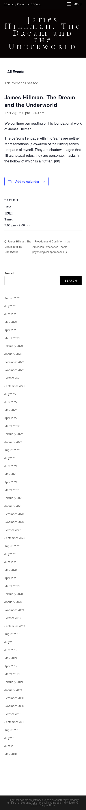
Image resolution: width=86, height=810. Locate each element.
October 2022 (12, 378)
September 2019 (14, 626)
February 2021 (13, 498)
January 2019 (13, 690)
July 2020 (10, 554)
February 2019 (13, 682)
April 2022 (10, 418)
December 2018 (14, 698)
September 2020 (14, 538)
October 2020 (12, 530)
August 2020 (12, 546)
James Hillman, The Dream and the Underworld (17, 246)
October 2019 (12, 618)
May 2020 (10, 570)
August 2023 (12, 298)
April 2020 (10, 578)
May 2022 (10, 410)
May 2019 (10, 658)
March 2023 (11, 338)
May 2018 (10, 754)
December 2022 (14, 362)
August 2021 (12, 450)
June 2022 (10, 402)
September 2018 (14, 722)
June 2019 (10, 650)
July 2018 (10, 738)
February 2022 (13, 434)
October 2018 (12, 714)
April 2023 (10, 330)
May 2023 (10, 322)
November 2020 (14, 522)
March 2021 (11, 490)
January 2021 (13, 506)
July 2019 (10, 642)
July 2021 (10, 458)
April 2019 (10, 666)
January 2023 (13, 354)
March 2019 (11, 674)
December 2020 (14, 514)
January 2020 (13, 602)
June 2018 (10, 746)
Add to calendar (27, 181)
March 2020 (11, 586)
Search (9, 273)
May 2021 (10, 474)
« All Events (14, 71)
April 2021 (10, 482)
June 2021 (10, 466)
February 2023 (13, 346)
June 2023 (10, 314)
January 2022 (13, 442)
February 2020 (13, 594)
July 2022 (10, 394)
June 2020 (10, 562)
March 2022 (11, 426)
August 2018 (12, 730)
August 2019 (12, 634)
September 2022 (14, 386)
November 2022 (14, 370)
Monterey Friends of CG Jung (22, 4)
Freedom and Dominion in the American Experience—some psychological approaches (51, 246)
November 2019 (14, 610)
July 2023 (10, 306)
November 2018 (14, 706)
